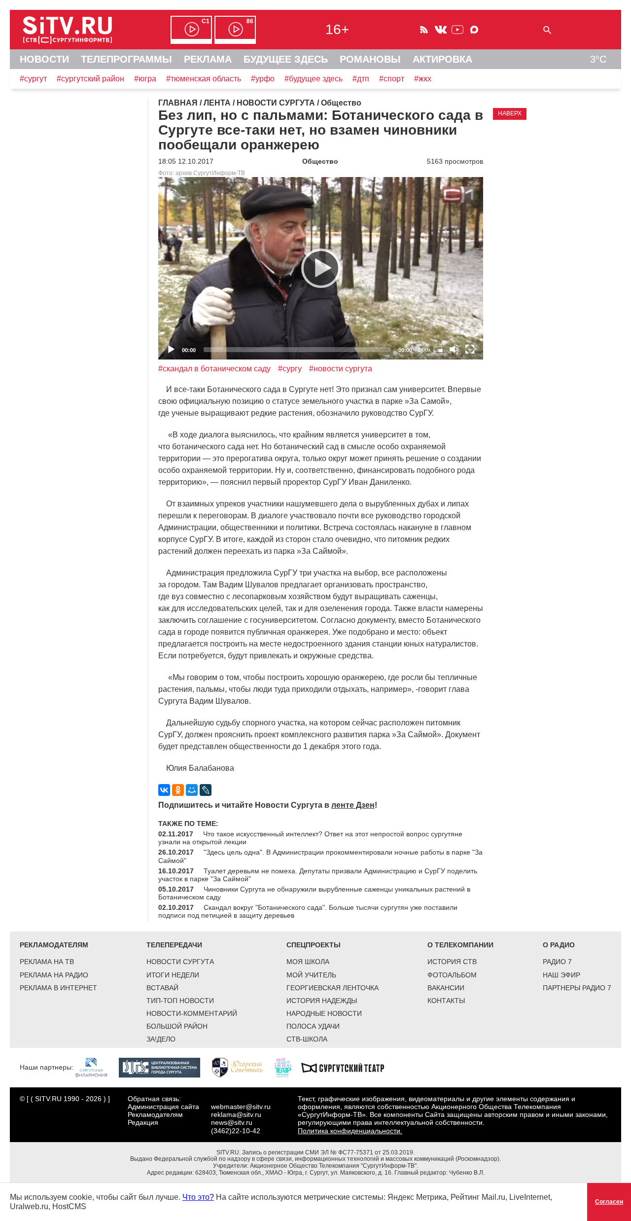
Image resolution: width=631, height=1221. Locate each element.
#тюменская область (203, 78)
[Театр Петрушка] (288, 1067)
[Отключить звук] (454, 349)
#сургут (33, 78)
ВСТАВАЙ (162, 988)
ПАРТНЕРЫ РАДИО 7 (577, 988)
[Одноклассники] (178, 790)
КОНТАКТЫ (446, 1001)
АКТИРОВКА (442, 59)
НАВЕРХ (510, 113)
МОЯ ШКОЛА (307, 962)
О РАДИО (559, 945)
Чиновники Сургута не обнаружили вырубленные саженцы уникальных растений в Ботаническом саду (314, 893)
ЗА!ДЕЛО (160, 1039)
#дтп (360, 78)
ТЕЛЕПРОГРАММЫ (126, 59)
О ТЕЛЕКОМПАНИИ (460, 945)
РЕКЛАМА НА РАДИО (54, 975)
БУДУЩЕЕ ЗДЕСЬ (286, 59)
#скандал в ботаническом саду (214, 368)
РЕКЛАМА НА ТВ (47, 962)
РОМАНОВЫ (370, 59)
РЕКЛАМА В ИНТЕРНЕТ (58, 988)
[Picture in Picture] (438, 349)
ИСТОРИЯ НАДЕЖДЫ (321, 1001)
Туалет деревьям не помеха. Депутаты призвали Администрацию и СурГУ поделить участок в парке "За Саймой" (317, 875)
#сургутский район (90, 78)
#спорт (391, 78)
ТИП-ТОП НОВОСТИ (180, 1001)
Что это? (198, 1197)
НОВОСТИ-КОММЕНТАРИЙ (191, 1013)
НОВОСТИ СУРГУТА (180, 962)
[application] (320, 268)
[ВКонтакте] (164, 790)
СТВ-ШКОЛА (306, 1039)
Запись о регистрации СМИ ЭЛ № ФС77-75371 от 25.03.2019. (328, 1152)
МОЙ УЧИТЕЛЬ (311, 975)
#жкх (422, 78)
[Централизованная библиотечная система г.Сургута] (164, 1067)
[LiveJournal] (205, 790)
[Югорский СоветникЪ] (242, 1067)
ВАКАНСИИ (445, 988)
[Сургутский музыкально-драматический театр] (347, 1067)
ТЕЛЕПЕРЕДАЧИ (174, 945)
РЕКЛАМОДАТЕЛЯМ (54, 945)
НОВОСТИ (44, 59)
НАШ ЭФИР (561, 975)
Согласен (609, 1201)
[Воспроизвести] (321, 268)
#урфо (263, 78)
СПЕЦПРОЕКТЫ (313, 945)
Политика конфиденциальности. (350, 1131)
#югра (145, 78)
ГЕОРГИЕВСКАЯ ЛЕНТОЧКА (332, 988)
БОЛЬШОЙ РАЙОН (177, 1026)
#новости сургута (340, 368)
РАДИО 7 (557, 962)
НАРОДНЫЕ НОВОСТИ (324, 1013)
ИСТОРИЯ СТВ (452, 962)
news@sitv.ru (231, 1122)
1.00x (424, 350)
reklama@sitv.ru (236, 1114)
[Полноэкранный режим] (469, 349)
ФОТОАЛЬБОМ (452, 975)
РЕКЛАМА (208, 59)
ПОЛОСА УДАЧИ (313, 1026)
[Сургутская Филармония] (96, 1067)
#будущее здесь (313, 78)
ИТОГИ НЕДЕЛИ (172, 975)
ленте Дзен (353, 805)
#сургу (290, 368)
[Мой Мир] (192, 790)
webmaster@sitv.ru (241, 1107)
